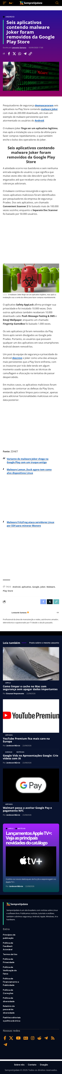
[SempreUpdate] (31, 3)
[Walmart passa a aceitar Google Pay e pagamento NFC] (31, 785)
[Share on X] (14, 53)
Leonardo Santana (19, 48)
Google (35, 586)
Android (10, 17)
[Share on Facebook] (8, 53)
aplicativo (26, 586)
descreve (17, 358)
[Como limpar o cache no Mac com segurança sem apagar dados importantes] (31, 663)
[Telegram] (46, 1038)
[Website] (58, 613)
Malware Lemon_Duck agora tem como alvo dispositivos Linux (29, 471)
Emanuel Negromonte (15, 694)
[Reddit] (39, 1038)
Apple (11, 828)
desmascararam (44, 105)
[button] (5, 3)
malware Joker (49, 109)
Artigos (9, 735)
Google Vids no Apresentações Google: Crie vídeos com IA (30, 757)
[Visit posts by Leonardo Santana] (6, 612)
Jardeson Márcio (16, 886)
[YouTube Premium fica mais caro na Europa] (31, 716)
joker (42, 586)
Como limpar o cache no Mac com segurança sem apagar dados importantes (30, 688)
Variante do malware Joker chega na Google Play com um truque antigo (27, 460)
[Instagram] (32, 1038)
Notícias (22, 828)
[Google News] (26, 1038)
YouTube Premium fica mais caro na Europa (26, 740)
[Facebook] (5, 1038)
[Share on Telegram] (24, 53)
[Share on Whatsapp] (19, 53)
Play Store (8, 590)
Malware (51, 586)
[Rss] (53, 1038)
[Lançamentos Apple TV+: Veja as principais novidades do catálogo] (31, 861)
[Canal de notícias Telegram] (5, 1044)
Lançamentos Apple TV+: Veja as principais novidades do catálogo (29, 838)
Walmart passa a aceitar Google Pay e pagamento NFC (27, 809)
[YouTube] (18, 1038)
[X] (11, 1038)
